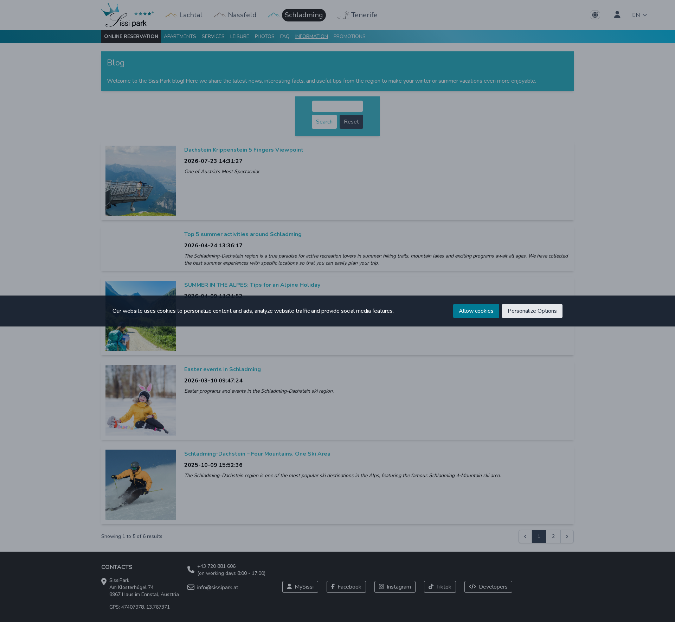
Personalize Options (532, 311)
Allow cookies (476, 311)
